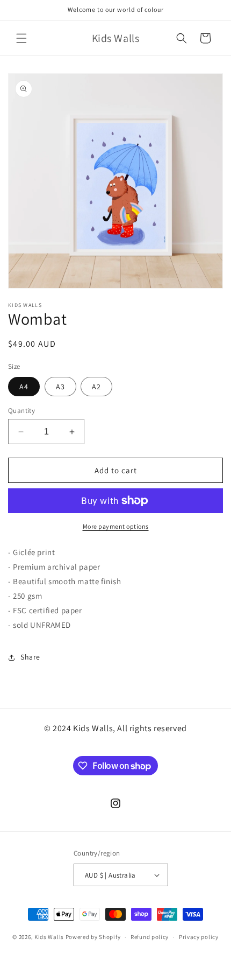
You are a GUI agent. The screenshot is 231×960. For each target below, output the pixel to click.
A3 (60, 386)
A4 (23, 386)
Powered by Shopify (93, 937)
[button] (21, 38)
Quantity (21, 410)
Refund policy (150, 937)
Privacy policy (199, 937)
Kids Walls (49, 937)
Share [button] (30, 657)
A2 (96, 386)
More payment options (116, 526)
